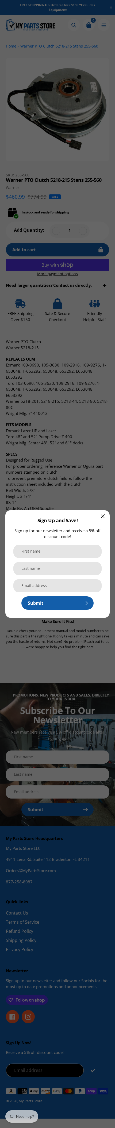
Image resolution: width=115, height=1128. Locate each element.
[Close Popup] (102, 516)
